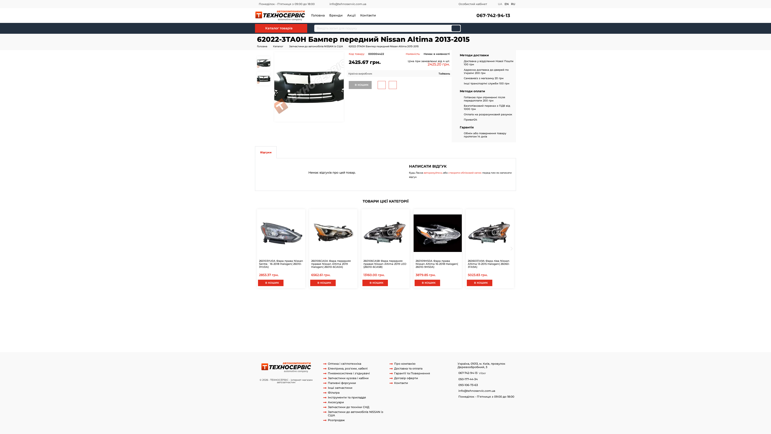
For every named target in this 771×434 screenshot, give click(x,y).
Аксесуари (336, 402)
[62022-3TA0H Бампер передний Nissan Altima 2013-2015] (309, 87)
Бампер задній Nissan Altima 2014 (331, 298)
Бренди (336, 15)
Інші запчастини (340, 388)
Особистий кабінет (473, 4)
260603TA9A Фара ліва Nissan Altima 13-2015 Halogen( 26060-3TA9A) (489, 263)
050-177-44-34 (468, 379)
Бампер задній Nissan (298, 301)
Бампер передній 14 (469, 301)
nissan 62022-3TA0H (346, 301)
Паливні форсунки (342, 383)
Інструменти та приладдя (347, 397)
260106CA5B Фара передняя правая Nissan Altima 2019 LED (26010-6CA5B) (384, 263)
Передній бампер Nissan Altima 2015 (407, 305)
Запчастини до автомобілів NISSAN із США (316, 46)
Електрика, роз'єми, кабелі (348, 368)
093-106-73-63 (468, 385)
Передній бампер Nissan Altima (455, 305)
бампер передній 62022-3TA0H (382, 301)
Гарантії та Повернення (412, 373)
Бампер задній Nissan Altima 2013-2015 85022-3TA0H (437, 298)
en (507, 4)
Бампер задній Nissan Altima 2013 (284, 298)
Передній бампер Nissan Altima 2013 (305, 305)
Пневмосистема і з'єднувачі (349, 373)
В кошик (361, 84)
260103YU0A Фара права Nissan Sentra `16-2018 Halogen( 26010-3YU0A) (281, 263)
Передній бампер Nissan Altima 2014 (356, 305)
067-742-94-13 (493, 15)
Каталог (278, 46)
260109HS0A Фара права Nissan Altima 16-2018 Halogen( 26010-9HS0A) (437, 263)
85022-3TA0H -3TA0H (486, 298)
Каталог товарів (279, 28)
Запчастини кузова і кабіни (348, 378)
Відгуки (265, 152)
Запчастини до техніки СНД (348, 407)
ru (513, 4)
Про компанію (404, 363)
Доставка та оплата (408, 368)
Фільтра (334, 392)
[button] (492, 15)
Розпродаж (336, 420)
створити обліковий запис (465, 172)
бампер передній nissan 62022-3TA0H (429, 301)
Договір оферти (406, 378)
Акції (351, 15)
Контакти (368, 15)
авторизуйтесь (433, 172)
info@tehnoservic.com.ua (347, 4)
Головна (318, 15)
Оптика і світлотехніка (344, 363)
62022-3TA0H (323, 301)
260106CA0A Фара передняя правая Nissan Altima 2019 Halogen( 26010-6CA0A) (331, 263)
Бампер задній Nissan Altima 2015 (378, 298)
